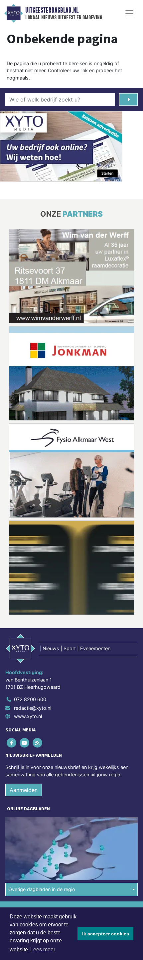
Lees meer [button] (42, 949)
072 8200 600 (30, 699)
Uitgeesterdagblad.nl (51, 10)
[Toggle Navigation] (129, 13)
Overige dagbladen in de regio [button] (41, 889)
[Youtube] (24, 743)
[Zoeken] (128, 99)
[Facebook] (11, 743)
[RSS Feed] (37, 743)
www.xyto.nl (28, 716)
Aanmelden (24, 790)
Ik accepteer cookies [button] (105, 933)
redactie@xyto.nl (32, 708)
